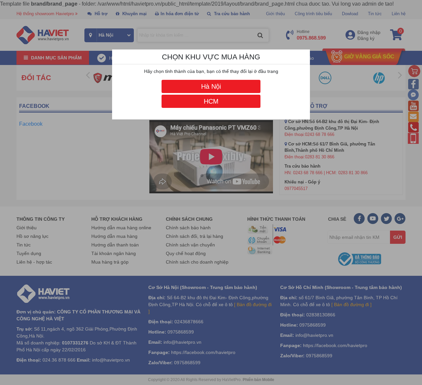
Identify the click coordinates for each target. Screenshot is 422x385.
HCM (211, 101)
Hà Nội (211, 86)
